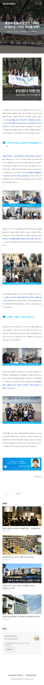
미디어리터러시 (8, 3)
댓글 (4, 628)
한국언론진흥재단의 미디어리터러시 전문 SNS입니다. (17, 644)
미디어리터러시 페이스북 (15, 675)
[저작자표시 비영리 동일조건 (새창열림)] (25, 494)
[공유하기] (8, 493)
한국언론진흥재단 (31, 675)
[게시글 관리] (11, 493)
